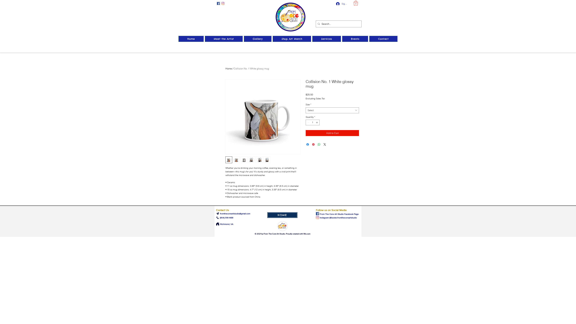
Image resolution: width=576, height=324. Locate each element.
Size (308, 104)
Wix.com (306, 234)
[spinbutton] (312, 122)
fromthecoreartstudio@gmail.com (235, 213)
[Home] (217, 223)
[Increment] (317, 122)
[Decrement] (308, 122)
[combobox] (332, 110)
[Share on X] (325, 144)
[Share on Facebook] (307, 144)
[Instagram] (222, 3)
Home (228, 68)
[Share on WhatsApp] (319, 144)
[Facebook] (218, 3)
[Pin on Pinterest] (313, 144)
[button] (356, 3)
